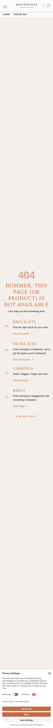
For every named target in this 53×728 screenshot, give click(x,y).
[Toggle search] (43, 5)
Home (6, 14)
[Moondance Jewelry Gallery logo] (26, 6)
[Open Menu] (5, 7)
